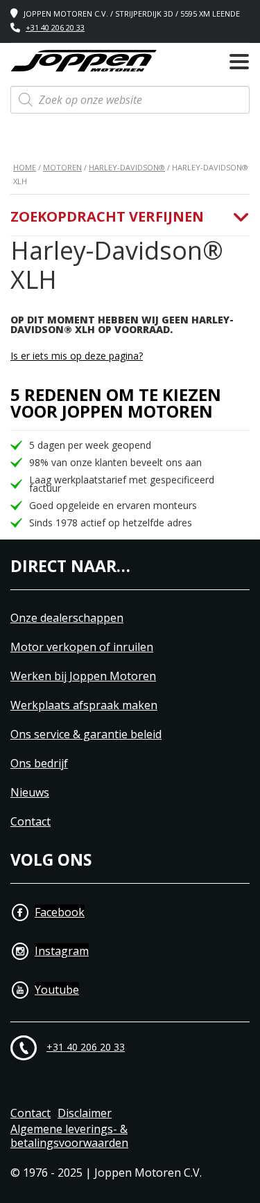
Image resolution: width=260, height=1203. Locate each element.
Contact (30, 821)
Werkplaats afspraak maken (83, 705)
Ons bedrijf (39, 763)
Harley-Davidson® (127, 167)
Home (24, 167)
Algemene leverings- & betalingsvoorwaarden (69, 1136)
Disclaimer (85, 1113)
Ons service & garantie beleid (86, 734)
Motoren (62, 167)
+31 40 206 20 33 (55, 27)
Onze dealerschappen (66, 618)
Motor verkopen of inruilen (81, 647)
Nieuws (29, 792)
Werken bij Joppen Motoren (83, 676)
